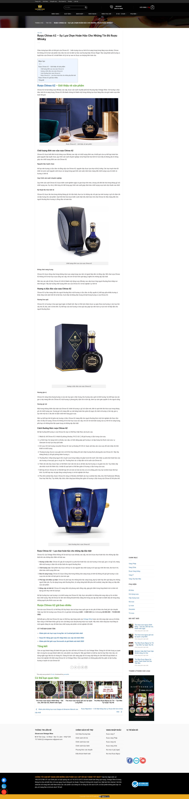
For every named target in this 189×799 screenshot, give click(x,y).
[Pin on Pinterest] (82, 667)
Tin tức (70, 1)
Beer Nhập (79, 14)
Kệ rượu (131, 602)
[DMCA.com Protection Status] (104, 796)
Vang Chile (132, 567)
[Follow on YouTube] (143, 761)
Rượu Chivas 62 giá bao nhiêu (48, 78)
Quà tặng (67, 14)
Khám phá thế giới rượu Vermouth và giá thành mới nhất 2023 (61, 641)
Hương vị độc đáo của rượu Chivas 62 (52, 71)
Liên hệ (76, 1)
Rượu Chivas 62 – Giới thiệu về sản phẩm (51, 67)
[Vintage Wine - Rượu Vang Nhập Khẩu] (40, 7)
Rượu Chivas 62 (46, 85)
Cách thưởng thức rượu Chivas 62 (50, 73)
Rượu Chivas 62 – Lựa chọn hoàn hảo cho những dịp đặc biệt (58, 75)
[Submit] (85, 7)
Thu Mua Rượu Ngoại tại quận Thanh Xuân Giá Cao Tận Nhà (143, 661)
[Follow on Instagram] (136, 761)
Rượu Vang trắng (134, 571)
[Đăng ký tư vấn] (3, 780)
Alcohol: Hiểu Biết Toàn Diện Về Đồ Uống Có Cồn (144, 652)
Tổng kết (41, 80)
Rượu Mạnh (92, 14)
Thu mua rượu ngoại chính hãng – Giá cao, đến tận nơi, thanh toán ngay (144, 626)
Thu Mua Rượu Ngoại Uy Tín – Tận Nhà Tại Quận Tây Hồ (144, 644)
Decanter (132, 609)
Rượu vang (55, 14)
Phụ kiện (133, 14)
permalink (66, 674)
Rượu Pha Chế (106, 14)
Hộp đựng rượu (134, 598)
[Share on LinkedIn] (86, 667)
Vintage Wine (87, 619)
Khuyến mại (53, 1)
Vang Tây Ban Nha (135, 579)
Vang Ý (131, 575)
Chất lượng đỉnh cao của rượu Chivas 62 (52, 69)
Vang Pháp (132, 564)
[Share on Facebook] (71, 667)
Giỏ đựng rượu (134, 594)
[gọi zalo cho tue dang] (3, 786)
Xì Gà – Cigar (120, 14)
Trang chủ (38, 1)
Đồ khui (131, 590)
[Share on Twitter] (75, 667)
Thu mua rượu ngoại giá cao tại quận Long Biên (144, 636)
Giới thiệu (45, 1)
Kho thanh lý (62, 1)
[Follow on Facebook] (130, 761)
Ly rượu (131, 605)
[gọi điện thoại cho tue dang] (3, 792)
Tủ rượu (131, 613)
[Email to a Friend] (79, 667)
